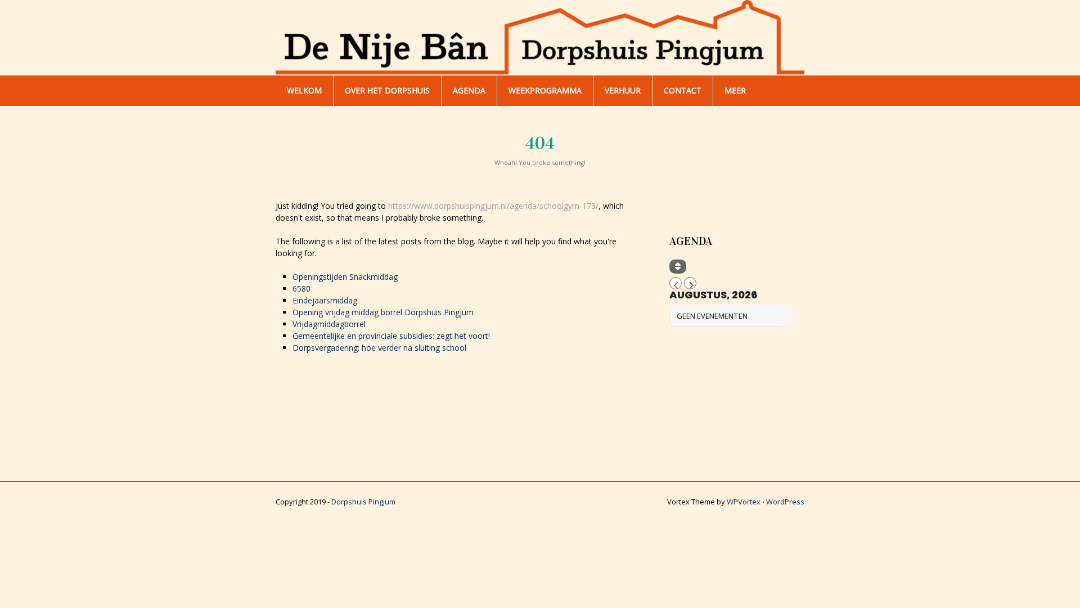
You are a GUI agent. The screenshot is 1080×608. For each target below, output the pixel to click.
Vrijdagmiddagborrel (329, 324)
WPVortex (743, 502)
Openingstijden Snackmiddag (345, 276)
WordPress (785, 502)
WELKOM (304, 90)
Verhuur (623, 90)
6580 (301, 288)
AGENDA (469, 90)
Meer (735, 90)
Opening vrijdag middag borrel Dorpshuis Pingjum (383, 312)
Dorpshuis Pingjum (363, 502)
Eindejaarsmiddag (324, 300)
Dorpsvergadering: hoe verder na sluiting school (379, 347)
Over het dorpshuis (387, 90)
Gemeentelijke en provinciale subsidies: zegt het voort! (391, 335)
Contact (682, 90)
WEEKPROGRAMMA (545, 90)
